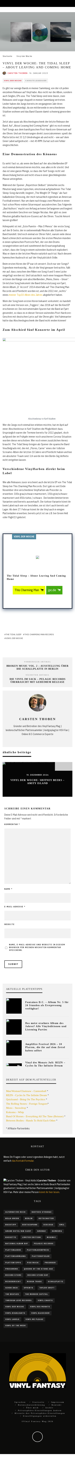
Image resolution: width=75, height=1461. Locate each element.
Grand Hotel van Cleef (18, 1231)
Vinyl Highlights (15, 1313)
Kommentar (12, 824)
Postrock (33, 1263)
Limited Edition (31, 1237)
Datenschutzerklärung (31, 1405)
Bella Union (12, 1218)
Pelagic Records (44, 1243)
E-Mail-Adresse (14, 907)
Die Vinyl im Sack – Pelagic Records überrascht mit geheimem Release (38, 680)
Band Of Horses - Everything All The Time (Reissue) (34, 1116)
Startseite (38, 1402)
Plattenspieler (41, 1256)
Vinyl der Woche (13, 80)
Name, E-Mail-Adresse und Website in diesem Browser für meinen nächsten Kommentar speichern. (37, 947)
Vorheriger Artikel (37, 662)
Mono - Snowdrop (16, 1107)
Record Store (13, 1275)
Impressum (57, 1402)
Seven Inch (11, 1288)
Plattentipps (13, 1263)
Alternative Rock (15, 1212)
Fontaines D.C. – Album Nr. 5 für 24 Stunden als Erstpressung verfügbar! (47, 1005)
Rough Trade (34, 1281)
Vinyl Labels (12, 1319)
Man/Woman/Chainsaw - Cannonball (26, 1091)
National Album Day (16, 1243)
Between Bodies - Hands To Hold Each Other (30, 1120)
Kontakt (57, 1405)
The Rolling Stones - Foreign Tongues (26, 1103)
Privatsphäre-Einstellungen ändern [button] (40, 1410)
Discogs (48, 1225)
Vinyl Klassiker (40, 1313)
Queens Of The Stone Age (38, 1269)
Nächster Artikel (38, 675)
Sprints (28, 1288)
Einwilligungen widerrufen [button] (40, 1416)
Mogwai (51, 1237)
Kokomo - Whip (15, 1112)
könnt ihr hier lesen (49, 1192)
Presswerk (11, 1269)
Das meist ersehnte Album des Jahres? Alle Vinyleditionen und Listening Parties (45, 1026)
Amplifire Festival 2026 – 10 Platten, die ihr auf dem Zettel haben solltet (45, 1047)
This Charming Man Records (39, 634)
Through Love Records (18, 1300)
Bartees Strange (42, 1212)
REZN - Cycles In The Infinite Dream (26, 1095)
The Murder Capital (36, 1294)
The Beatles (12, 1294)
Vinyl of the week (15, 1325)
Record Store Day (38, 1275)
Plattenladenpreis (38, 1250)
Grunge (41, 1231)
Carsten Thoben (18, 73)
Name (8, 889)
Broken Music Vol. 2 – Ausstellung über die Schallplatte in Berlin (37, 667)
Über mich (32, 1408)
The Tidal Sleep (13, 634)
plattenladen (13, 1250)
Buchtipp (10, 1225)
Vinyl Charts (45, 1300)
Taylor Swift (47, 1288)
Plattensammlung (15, 1256)
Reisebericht (13, 1281)
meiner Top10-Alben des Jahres (26, 294)
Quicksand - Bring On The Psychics (25, 1099)
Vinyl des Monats (40, 1307)
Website (9, 924)
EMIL (61, 1225)
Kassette (10, 1237)
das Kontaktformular (23, 1160)
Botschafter (46, 1218)
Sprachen (20, 1402)
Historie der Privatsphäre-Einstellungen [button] (40, 1413)
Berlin (29, 1218)
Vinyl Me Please (34, 1319)
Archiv (49, 1408)
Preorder (50, 1263)
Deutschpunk (30, 1225)
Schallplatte (55, 1281)
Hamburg (57, 1231)
